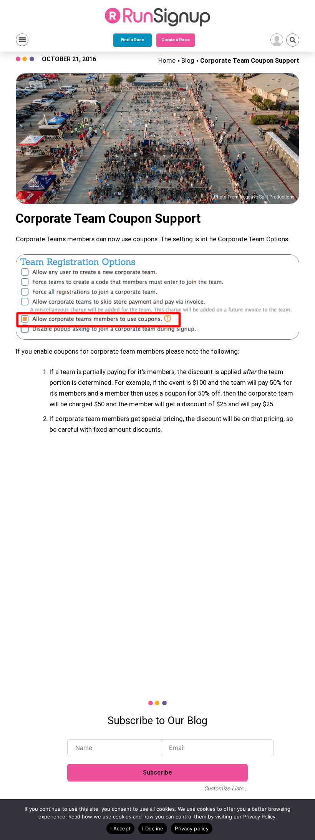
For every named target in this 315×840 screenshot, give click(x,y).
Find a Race (132, 39)
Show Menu (22, 39)
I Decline (152, 828)
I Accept (120, 828)
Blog (187, 60)
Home (167, 60)
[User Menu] (276, 39)
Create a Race (175, 39)
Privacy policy (192, 828)
